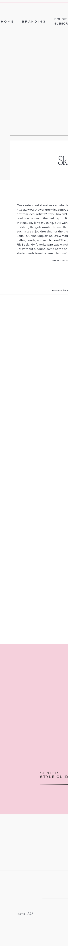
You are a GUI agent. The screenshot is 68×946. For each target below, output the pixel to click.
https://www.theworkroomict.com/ (41, 209)
